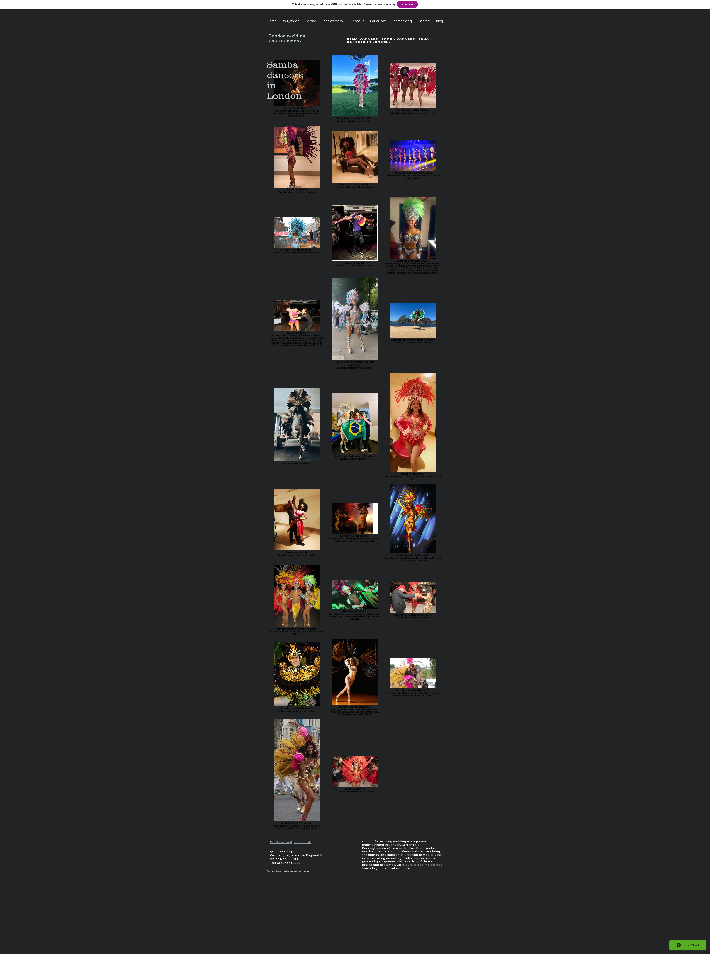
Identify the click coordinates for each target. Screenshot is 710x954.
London (277, 35)
